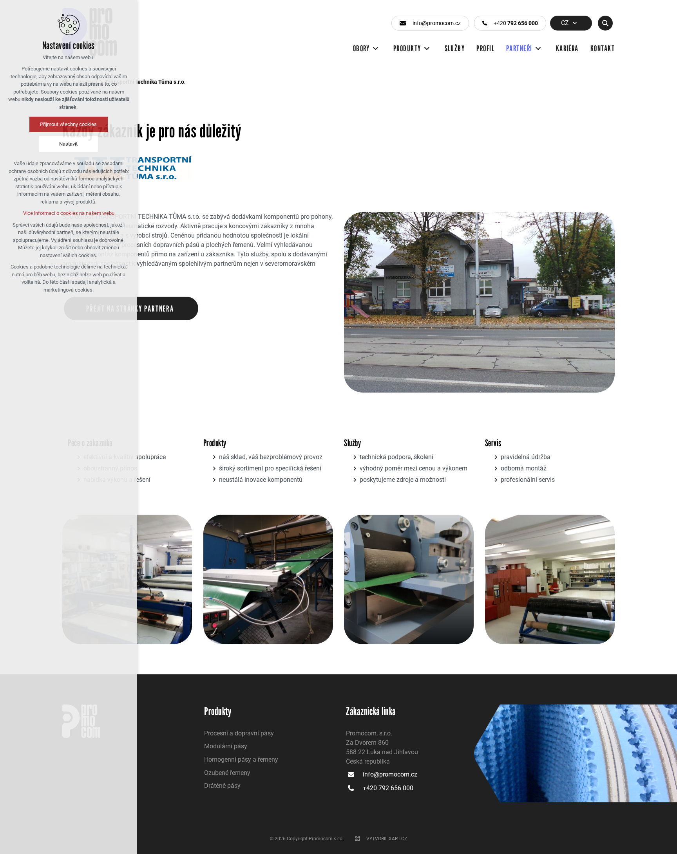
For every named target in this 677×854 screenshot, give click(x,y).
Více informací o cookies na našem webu (68, 213)
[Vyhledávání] (605, 23)
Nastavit (69, 144)
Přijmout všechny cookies (68, 124)
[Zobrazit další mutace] (575, 23)
